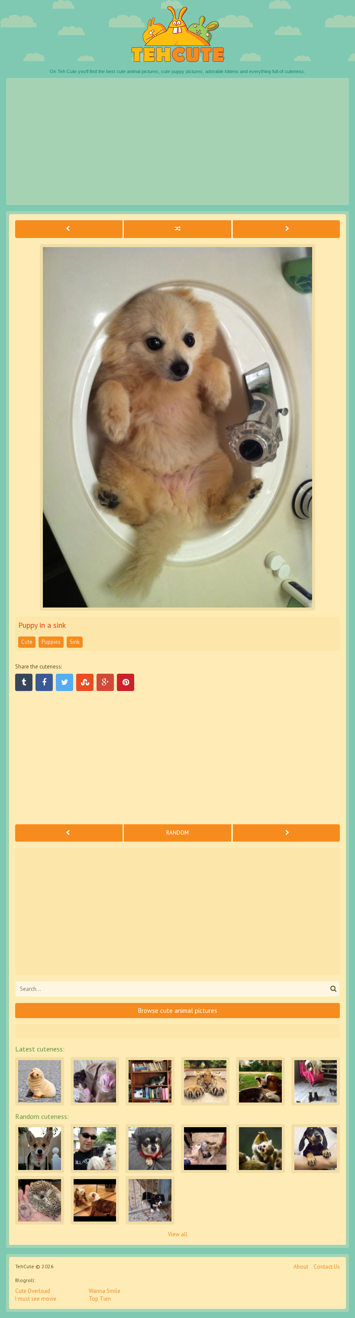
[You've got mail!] (39, 1148)
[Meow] (205, 1081)
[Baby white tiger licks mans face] (95, 1148)
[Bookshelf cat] (150, 1081)
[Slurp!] (260, 1081)
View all (177, 1234)
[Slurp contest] (95, 1081)
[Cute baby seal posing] (39, 1081)
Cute (26, 642)
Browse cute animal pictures (177, 1010)
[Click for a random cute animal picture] (177, 229)
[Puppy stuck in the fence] (150, 1200)
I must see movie (35, 1298)
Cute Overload (32, 1291)
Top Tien (100, 1298)
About (301, 1266)
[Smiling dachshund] (315, 1148)
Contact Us (326, 1266)
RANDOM (177, 832)
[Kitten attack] (315, 1081)
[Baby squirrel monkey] (260, 1148)
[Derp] (150, 1148)
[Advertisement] (177, 141)
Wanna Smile (104, 1291)
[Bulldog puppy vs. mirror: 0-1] (95, 1200)
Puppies (51, 642)
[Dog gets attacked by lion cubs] (205, 1148)
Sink (75, 642)
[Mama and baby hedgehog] (39, 1200)
